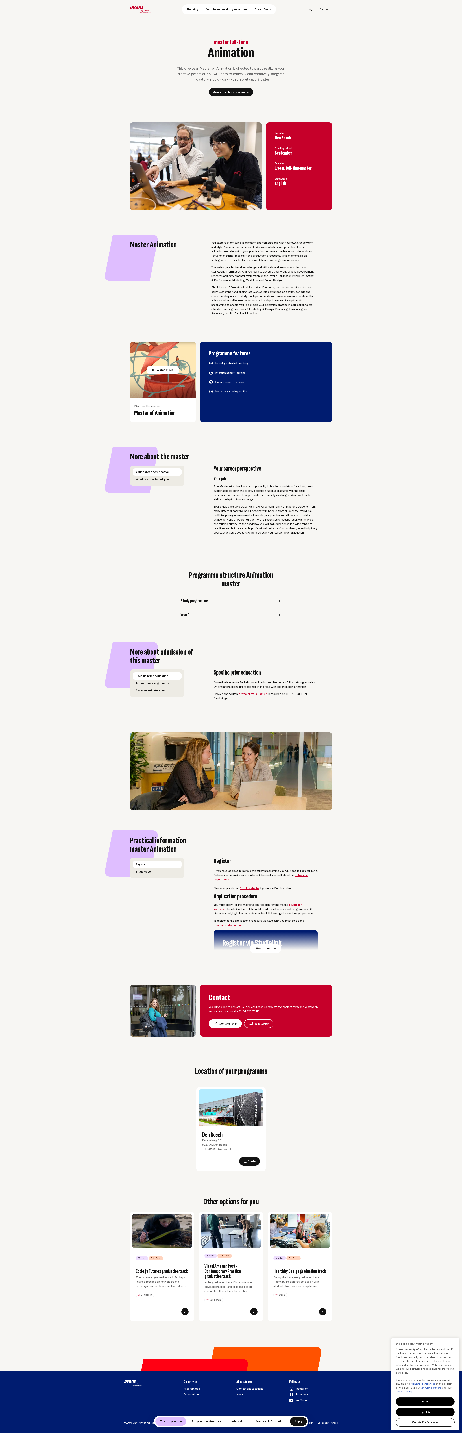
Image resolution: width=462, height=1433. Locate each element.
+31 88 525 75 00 (248, 1011)
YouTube (301, 1400)
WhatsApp (261, 1023)
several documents (230, 925)
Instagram (302, 1389)
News (240, 1394)
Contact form (228, 1023)
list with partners (431, 1387)
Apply (298, 1421)
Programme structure (206, 1421)
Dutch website (249, 888)
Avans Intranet (192, 1394)
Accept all (425, 1401)
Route (252, 1161)
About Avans (263, 9)
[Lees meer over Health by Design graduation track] (322, 1311)
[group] (157, 476)
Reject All (425, 1412)
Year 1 (185, 615)
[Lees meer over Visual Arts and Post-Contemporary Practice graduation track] (254, 1311)
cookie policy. (404, 1391)
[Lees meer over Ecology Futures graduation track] (185, 1311)
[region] (425, 1384)
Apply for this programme (231, 92)
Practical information (269, 1421)
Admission (238, 1421)
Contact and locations (249, 1389)
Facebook (302, 1394)
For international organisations (226, 9)
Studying (192, 9)
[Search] (310, 9)
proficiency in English (253, 694)
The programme (171, 1421)
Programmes (192, 1389)
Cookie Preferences (425, 1422)
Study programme (194, 601)
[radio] (157, 472)
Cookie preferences (328, 1422)
